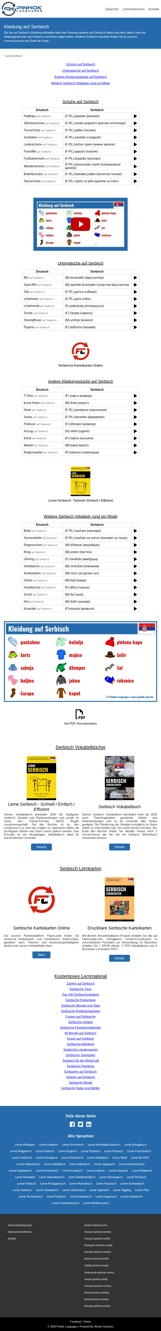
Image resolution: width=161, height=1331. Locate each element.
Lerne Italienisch (79, 1164)
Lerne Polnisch (26, 1183)
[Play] (135, 116)
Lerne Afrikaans (25, 1144)
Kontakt (153, 9)
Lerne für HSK (140, 1157)
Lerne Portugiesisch (53, 1183)
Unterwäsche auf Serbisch (80, 70)
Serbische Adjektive (80, 1044)
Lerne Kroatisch (72, 1170)
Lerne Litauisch (118, 1170)
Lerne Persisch (136, 1177)
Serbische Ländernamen (80, 1049)
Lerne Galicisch (22, 1157)
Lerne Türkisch (56, 1196)
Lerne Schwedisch (132, 1183)
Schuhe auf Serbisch (80, 64)
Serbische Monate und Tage (80, 1005)
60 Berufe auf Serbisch (80, 1033)
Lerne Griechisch (72, 1157)
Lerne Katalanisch (20, 1170)
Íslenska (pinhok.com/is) (97, 1306)
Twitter (87, 1321)
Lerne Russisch (106, 1183)
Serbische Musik (80, 1082)
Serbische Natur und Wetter (80, 1088)
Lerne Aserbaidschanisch (104, 1144)
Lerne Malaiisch (142, 1170)
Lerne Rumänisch (81, 1183)
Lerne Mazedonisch (51, 1177)
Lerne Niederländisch (81, 1177)
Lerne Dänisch (45, 1151)
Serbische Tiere (80, 989)
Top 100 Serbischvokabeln (80, 994)
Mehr (41, 955)
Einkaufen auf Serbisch (80, 1071)
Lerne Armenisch (73, 1144)
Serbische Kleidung (80, 1066)
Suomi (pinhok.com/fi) (96, 1279)
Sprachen (112, 9)
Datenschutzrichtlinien (20, 1232)
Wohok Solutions (103, 1326)
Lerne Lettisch (96, 1170)
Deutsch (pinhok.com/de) (97, 1232)
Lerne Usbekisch (132, 1196)
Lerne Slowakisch (47, 1190)
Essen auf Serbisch (80, 1038)
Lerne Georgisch (46, 1157)
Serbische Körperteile (80, 1000)
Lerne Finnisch (113, 1151)
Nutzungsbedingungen (20, 1225)
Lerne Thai (142, 1190)
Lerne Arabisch (48, 1144)
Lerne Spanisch (99, 1190)
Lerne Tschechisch (31, 1196)
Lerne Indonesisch (28, 1164)
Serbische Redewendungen (80, 1011)
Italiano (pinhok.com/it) (96, 1258)
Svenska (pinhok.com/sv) (97, 1286)
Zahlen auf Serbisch (81, 983)
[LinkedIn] (89, 1124)
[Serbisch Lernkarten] (41, 920)
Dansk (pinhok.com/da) (96, 1292)
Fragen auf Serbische (81, 1016)
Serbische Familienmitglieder (80, 1027)
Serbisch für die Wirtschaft (80, 1060)
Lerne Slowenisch (74, 1190)
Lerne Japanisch (104, 1164)
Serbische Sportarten (80, 1055)
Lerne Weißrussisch (96, 1203)
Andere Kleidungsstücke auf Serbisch (80, 77)
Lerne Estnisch (90, 1151)
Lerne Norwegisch (111, 1177)
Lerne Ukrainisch (81, 1196)
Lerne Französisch (139, 1151)
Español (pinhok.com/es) (97, 1252)
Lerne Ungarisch (106, 1196)
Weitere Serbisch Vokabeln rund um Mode (80, 83)
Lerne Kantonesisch (132, 1164)
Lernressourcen (134, 9)
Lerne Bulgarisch (21, 1151)
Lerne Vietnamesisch (65, 1203)
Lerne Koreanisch (47, 1170)
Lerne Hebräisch (97, 1157)
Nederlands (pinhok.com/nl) (99, 1272)
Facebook (75, 1321)
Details (41, 847)
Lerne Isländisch (54, 1164)
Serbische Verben (80, 1022)
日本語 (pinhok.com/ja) (96, 1265)
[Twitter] (80, 1124)
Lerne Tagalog (122, 1190)
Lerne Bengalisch (135, 1144)
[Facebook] (72, 1124)
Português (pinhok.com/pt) (98, 1245)
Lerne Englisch (67, 1151)
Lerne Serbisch (14, 56)
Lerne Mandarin (25, 1177)
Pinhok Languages (67, 1326)
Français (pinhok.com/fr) (97, 1238)
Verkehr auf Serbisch (80, 1077)
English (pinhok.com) (95, 1225)
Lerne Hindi (119, 1157)
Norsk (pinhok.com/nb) (96, 1299)
